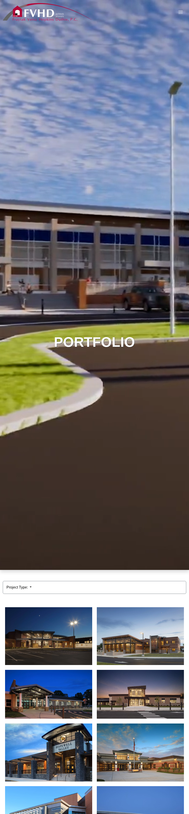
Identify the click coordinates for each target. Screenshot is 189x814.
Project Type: (17, 587)
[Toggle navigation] (180, 12)
